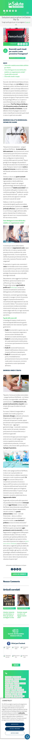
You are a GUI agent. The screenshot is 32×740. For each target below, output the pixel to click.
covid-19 (7, 685)
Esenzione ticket (17, 687)
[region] (14, 718)
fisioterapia (7, 689)
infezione (7, 691)
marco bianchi (8, 694)
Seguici (16, 665)
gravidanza (13, 689)
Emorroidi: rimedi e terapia (12, 76)
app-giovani (7, 681)
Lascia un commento (19, 574)
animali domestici (9, 679)
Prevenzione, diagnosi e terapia (17, 58)
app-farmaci (16, 679)
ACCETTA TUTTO (14, 724)
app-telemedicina (9, 683)
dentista (12, 685)
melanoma (14, 694)
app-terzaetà (16, 683)
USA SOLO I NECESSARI (15, 728)
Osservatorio (21, 696)
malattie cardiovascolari (21, 691)
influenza (13, 691)
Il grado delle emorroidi (11, 74)
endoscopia (13, 287)
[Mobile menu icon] (28, 13)
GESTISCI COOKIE (15, 733)
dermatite (17, 685)
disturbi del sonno (9, 687)
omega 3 (16, 696)
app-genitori (22, 679)
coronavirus (22, 683)
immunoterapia (20, 689)
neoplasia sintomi (9, 696)
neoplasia (20, 694)
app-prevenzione (14, 681)
